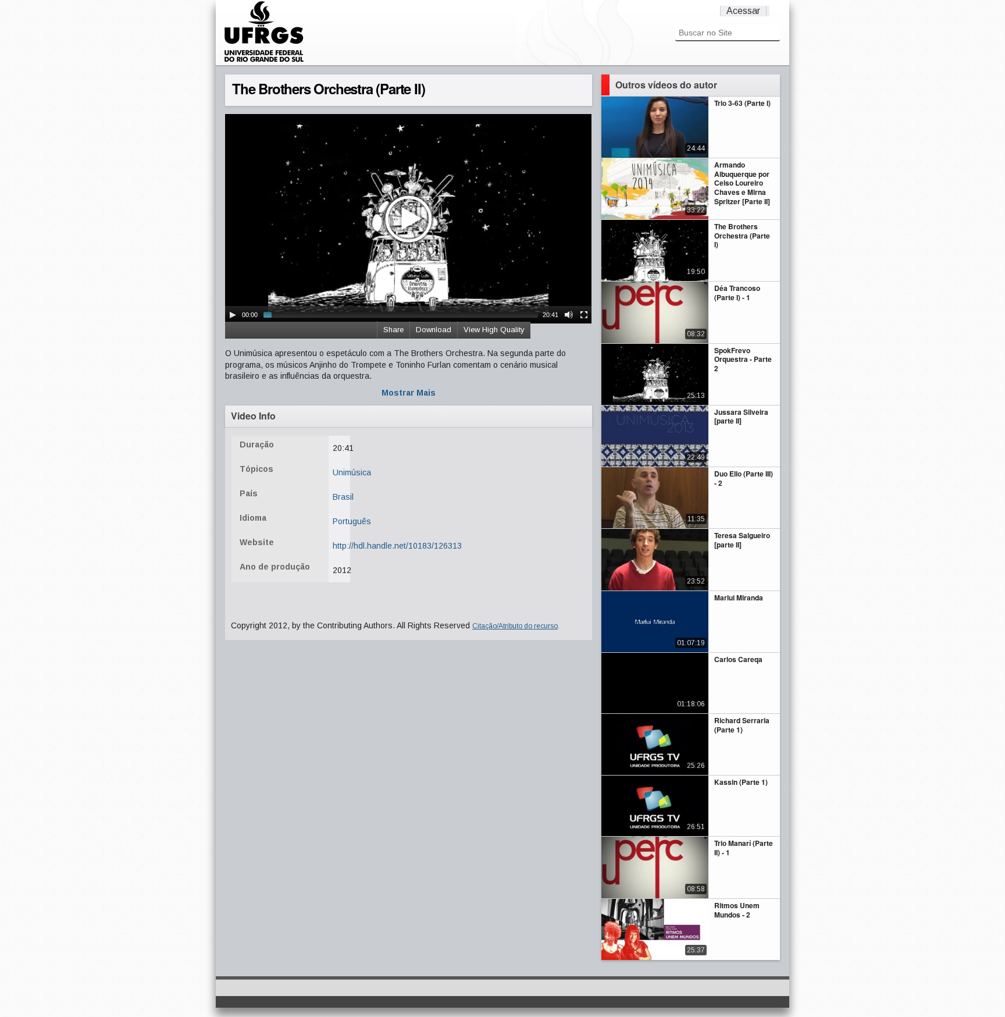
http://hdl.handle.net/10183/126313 (397, 545)
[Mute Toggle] (568, 314)
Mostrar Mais (409, 392)
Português (352, 521)
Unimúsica (352, 472)
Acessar (743, 11)
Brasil (343, 497)
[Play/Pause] (232, 314)
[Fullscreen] (584, 314)
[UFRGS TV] (264, 60)
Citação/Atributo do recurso (515, 626)
